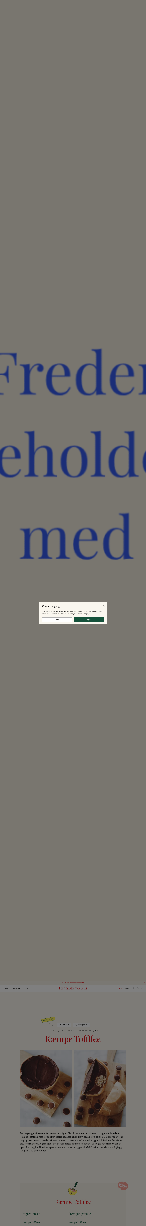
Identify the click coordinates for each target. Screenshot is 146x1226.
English (89, 619)
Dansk (57, 619)
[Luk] (103, 605)
